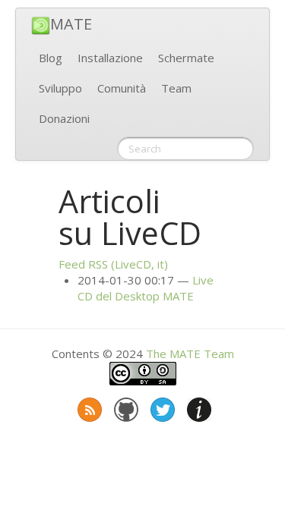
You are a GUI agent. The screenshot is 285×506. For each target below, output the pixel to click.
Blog (50, 57)
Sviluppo (60, 88)
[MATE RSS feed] (88, 406)
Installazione (110, 57)
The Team (190, 353)
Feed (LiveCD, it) (113, 264)
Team (176, 88)
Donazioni (64, 118)
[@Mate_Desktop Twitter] (161, 406)
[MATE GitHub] (124, 406)
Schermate (186, 57)
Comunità (121, 88)
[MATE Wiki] (197, 406)
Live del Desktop (146, 287)
